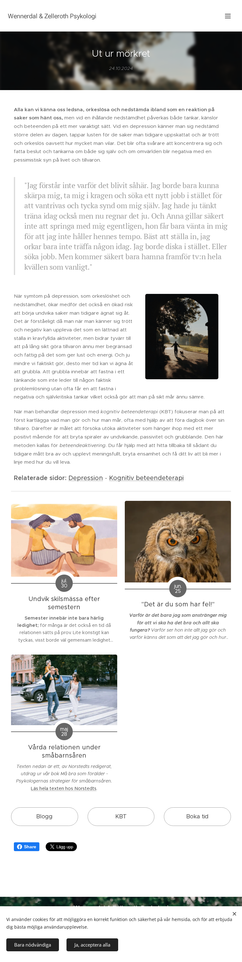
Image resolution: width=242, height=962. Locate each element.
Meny (228, 15)
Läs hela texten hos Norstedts (63, 788)
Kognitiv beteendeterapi (146, 478)
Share (30, 846)
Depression (85, 478)
